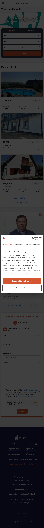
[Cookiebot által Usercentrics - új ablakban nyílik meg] (32, 238)
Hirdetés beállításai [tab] (33, 244)
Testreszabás (21, 288)
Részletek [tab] (19, 244)
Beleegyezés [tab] (7, 244)
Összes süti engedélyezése (22, 281)
